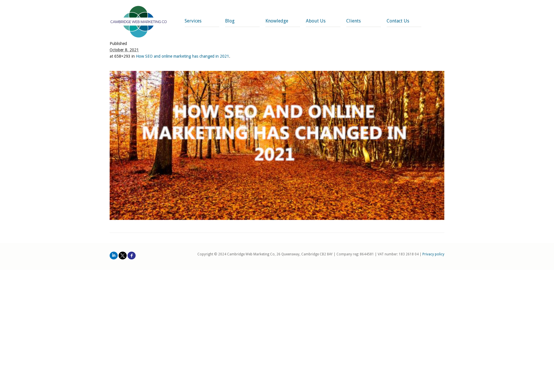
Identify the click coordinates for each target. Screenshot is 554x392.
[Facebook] (132, 255)
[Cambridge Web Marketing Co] (139, 22)
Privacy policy (433, 254)
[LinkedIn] (114, 255)
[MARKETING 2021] (277, 145)
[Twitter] (123, 255)
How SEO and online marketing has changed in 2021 (182, 56)
